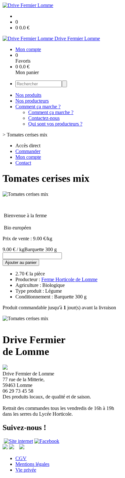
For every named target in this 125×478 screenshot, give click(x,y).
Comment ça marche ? (38, 106)
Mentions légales (32, 464)
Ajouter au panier (21, 262)
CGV (21, 458)
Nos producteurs (32, 101)
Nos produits (28, 95)
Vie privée (25, 470)
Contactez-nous (44, 118)
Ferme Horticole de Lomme (69, 279)
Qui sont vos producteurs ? (55, 124)
